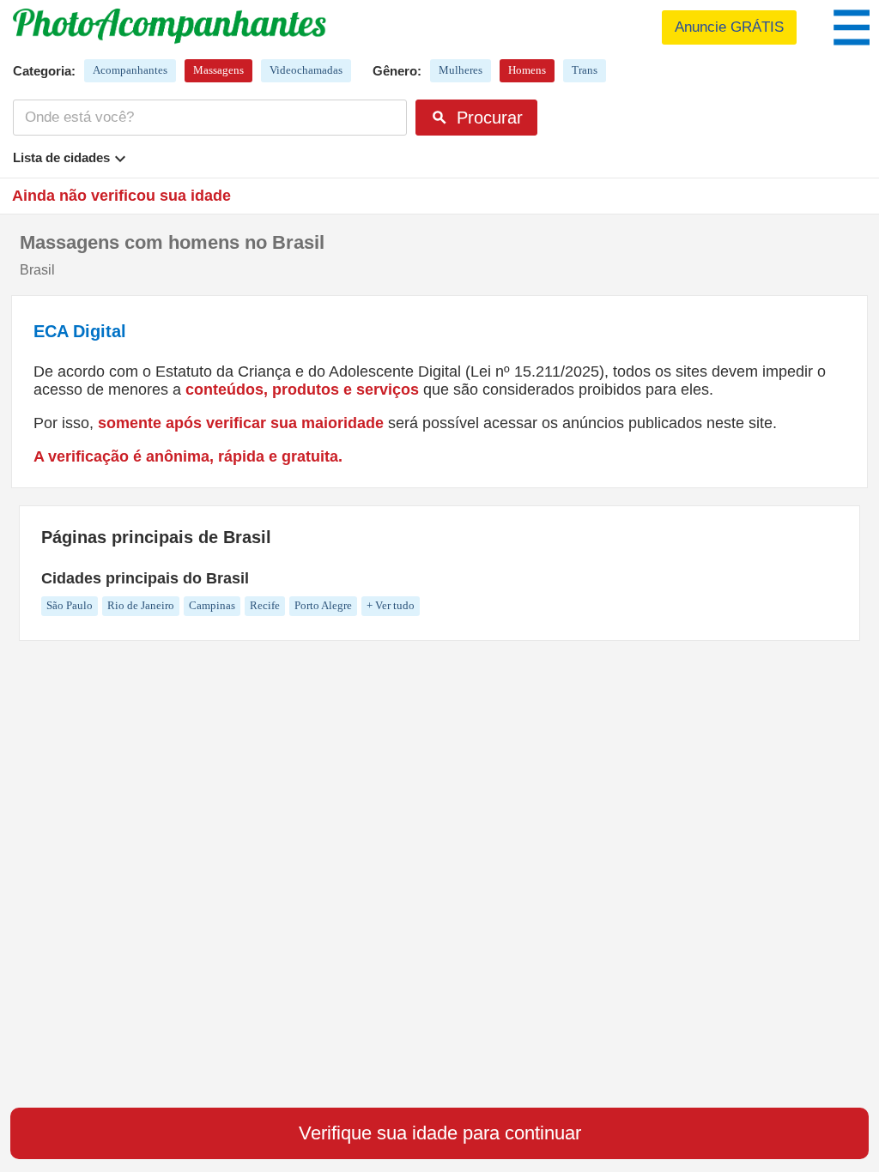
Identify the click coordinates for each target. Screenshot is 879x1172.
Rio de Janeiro (140, 605)
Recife (265, 605)
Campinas (212, 605)
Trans (584, 69)
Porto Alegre (323, 605)
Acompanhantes (130, 69)
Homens (527, 69)
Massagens (218, 69)
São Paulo (69, 605)
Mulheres (460, 69)
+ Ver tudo (391, 605)
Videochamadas (306, 69)
